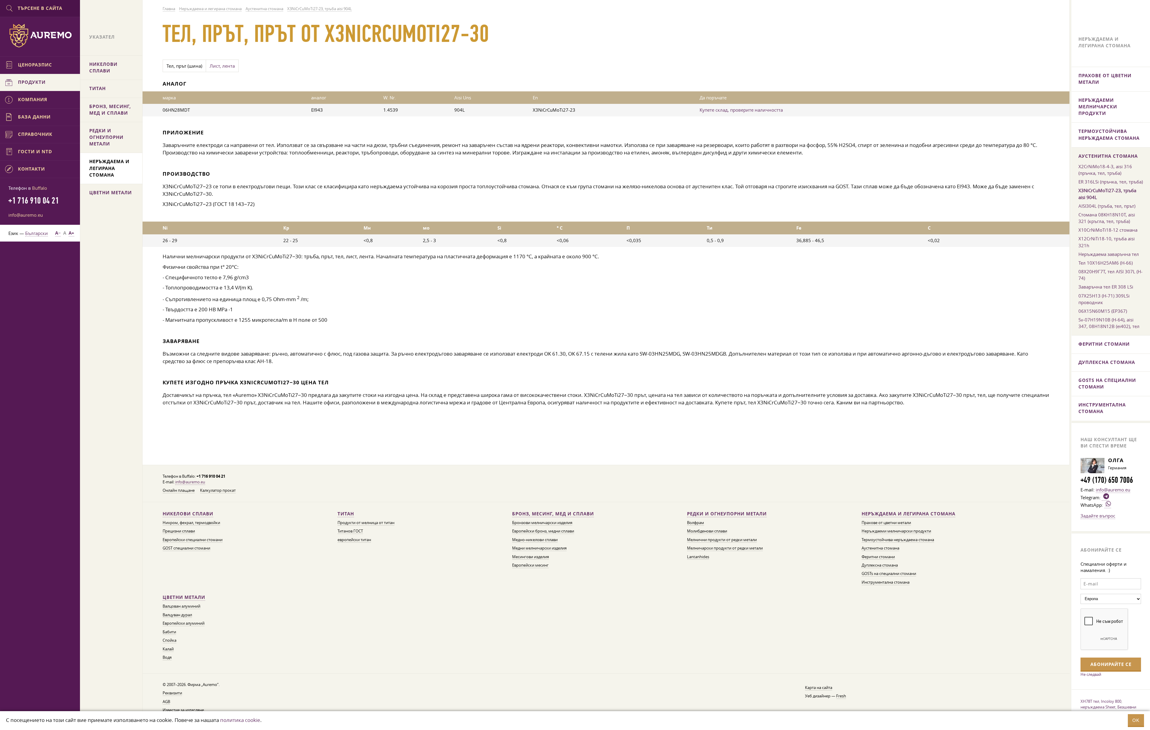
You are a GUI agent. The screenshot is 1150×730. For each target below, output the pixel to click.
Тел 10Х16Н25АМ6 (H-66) (1105, 263)
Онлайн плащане (179, 490)
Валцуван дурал (177, 614)
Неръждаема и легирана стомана (908, 514)
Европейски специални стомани (193, 539)
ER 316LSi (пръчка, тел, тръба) (1110, 182)
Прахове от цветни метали (886, 522)
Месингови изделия (530, 556)
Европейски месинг (530, 565)
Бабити (169, 632)
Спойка (169, 640)
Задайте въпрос (1098, 516)
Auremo (40, 35)
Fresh (841, 696)
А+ (71, 233)
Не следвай (1091, 674)
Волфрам (695, 522)
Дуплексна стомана (880, 565)
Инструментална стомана (886, 582)
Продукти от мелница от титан (366, 522)
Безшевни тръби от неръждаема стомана (1110, 709)
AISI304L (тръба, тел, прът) (1106, 206)
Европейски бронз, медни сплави (543, 531)
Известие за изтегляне (183, 710)
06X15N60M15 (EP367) (1102, 311)
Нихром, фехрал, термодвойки (191, 522)
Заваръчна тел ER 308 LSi (1105, 287)
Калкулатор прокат (218, 490)
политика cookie (240, 720)
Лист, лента (222, 66)
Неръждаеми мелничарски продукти (896, 531)
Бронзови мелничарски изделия (542, 522)
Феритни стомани (878, 556)
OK (1136, 720)
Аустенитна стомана (880, 548)
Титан (346, 514)
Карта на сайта (818, 687)
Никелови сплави (188, 514)
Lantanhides (698, 556)
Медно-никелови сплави (535, 539)
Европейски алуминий (184, 623)
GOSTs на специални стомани (889, 573)
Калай (168, 649)
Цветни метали (184, 597)
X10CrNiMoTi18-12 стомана (1107, 230)
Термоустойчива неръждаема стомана (898, 539)
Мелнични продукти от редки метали (722, 539)
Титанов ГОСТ (350, 531)
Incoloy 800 (1111, 701)
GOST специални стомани (186, 548)
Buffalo (39, 188)
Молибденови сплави (707, 531)
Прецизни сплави (179, 531)
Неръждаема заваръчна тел (1108, 254)
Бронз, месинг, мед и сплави (553, 514)
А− (58, 233)
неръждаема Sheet (1098, 707)
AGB (166, 701)
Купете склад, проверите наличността (741, 110)
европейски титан (354, 539)
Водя (167, 657)
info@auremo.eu (190, 482)
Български (36, 233)
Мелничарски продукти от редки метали (725, 548)
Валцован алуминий (181, 606)
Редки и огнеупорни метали (727, 514)
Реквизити (172, 693)
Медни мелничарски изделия (539, 548)
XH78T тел (1090, 701)
